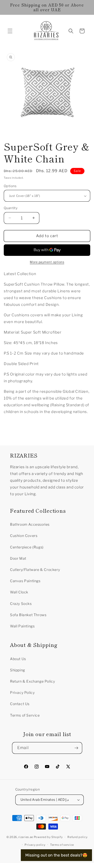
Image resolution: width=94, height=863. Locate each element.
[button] (10, 30)
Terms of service (62, 845)
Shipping (17, 670)
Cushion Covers (23, 535)
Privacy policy (35, 845)
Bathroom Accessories (30, 524)
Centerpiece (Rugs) (27, 547)
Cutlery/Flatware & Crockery (35, 569)
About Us (18, 659)
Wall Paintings (22, 626)
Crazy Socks (21, 603)
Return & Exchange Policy (32, 681)
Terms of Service (25, 715)
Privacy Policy (22, 692)
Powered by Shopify (48, 837)
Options (10, 186)
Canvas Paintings (25, 581)
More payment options (47, 262)
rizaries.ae (25, 837)
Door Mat (18, 558)
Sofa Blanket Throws (28, 615)
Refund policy (77, 837)
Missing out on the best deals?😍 (56, 855)
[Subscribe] (76, 748)
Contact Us (20, 704)
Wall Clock (19, 592)
